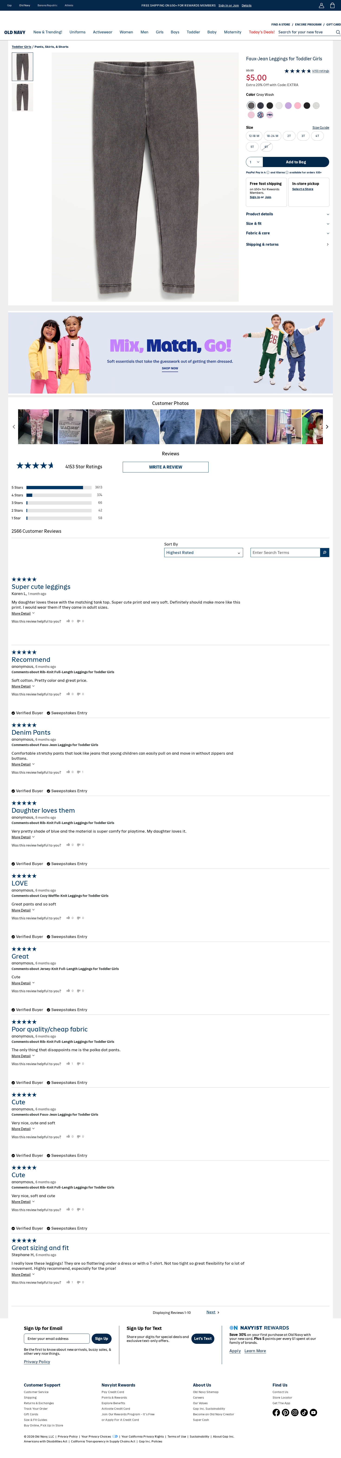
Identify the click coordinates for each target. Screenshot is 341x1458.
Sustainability (199, 1436)
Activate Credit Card (116, 1408)
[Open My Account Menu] (321, 5)
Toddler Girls (21, 46)
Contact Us (280, 1392)
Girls (160, 32)
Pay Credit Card (113, 1392)
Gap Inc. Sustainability (209, 1408)
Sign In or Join (229, 5)
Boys (175, 32)
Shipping (30, 1397)
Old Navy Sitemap (206, 1392)
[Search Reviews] (324, 552)
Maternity (232, 32)
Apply (235, 1350)
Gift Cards (31, 1414)
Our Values (200, 1403)
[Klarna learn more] (287, 173)
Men (144, 32)
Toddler (193, 32)
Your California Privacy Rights (143, 1436)
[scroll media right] (327, 426)
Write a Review (165, 467)
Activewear (102, 32)
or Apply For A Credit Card (120, 1420)
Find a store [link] (280, 24)
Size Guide (320, 127)
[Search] (338, 32)
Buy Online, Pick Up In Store (43, 1425)
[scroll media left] (14, 426)
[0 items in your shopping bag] (332, 5)
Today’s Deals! (262, 32)
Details (246, 5)
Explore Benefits (113, 1403)
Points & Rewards (114, 1397)
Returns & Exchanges (39, 1403)
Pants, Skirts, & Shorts (51, 46)
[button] (125, 178)
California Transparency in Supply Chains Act (103, 1441)
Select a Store (302, 189)
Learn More (255, 1350)
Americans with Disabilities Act (45, 1441)
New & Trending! (47, 32)
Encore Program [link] (308, 24)
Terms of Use (176, 1436)
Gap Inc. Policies (150, 1441)
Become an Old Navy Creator (213, 1414)
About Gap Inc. (223, 1436)
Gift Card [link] (333, 24)
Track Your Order (36, 1408)
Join (268, 197)
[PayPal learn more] (268, 173)
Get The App (281, 1403)
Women (126, 32)
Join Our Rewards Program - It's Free (128, 1414)
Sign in (255, 197)
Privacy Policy (37, 1361)
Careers (198, 1397)
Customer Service (36, 1392)
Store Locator (282, 1397)
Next (211, 1312)
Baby (212, 32)
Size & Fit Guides (35, 1420)
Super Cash (201, 1420)
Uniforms (78, 32)
